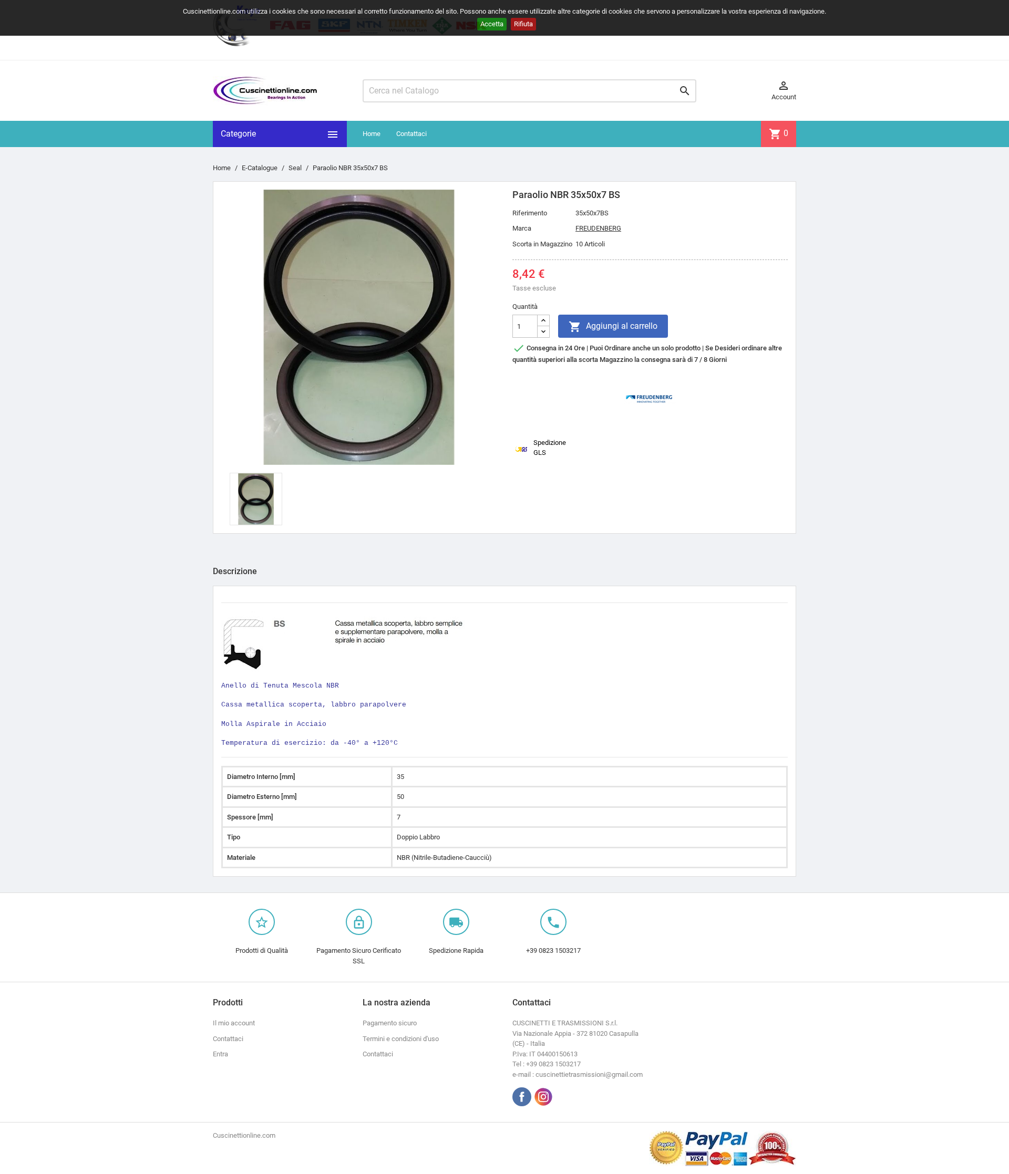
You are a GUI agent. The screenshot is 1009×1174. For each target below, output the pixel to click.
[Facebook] (521, 1096)
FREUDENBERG (598, 228)
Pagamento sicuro (390, 1023)
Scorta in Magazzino (542, 244)
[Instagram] (543, 1096)
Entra (220, 1054)
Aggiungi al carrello (613, 326)
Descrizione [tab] (235, 571)
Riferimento (529, 213)
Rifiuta (523, 24)
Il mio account (234, 1023)
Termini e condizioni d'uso (401, 1039)
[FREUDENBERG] (650, 398)
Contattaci (411, 134)
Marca (521, 228)
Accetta (491, 24)
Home (371, 134)
